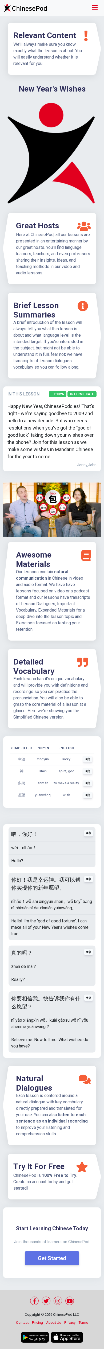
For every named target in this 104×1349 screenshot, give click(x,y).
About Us (53, 1323)
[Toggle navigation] (95, 8)
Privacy (69, 1323)
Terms (83, 1323)
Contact (22, 1323)
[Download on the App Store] (67, 1337)
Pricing (37, 1323)
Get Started (52, 1258)
